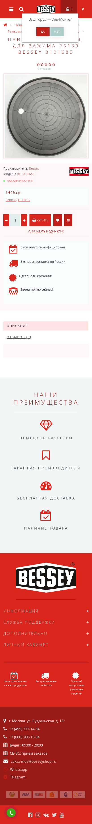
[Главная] (5, 25)
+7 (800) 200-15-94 (24, 737)
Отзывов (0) (19, 337)
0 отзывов (44, 69)
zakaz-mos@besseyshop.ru (33, 761)
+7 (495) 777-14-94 (24, 729)
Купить (42, 220)
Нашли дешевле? (18, 200)
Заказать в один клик (48, 231)
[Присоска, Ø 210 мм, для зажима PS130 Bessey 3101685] (46, 116)
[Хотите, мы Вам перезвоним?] (11, 813)
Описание (17, 326)
